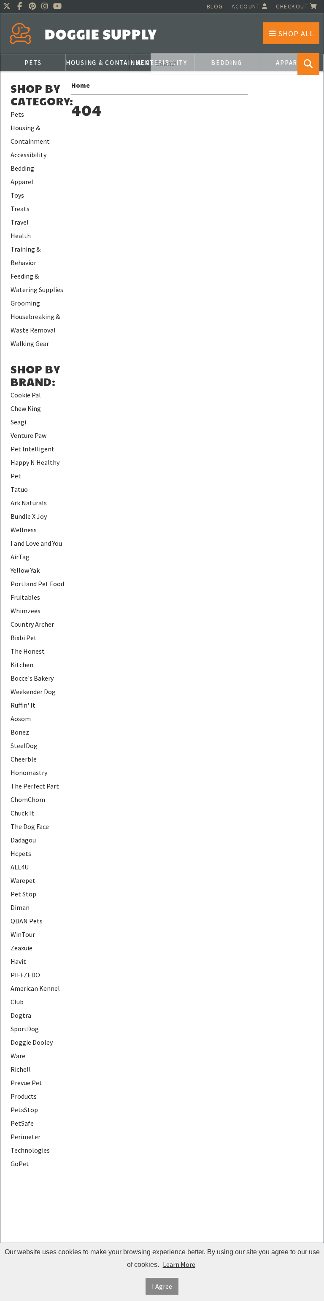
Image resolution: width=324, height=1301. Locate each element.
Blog (215, 6)
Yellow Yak (25, 570)
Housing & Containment (98, 63)
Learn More (179, 1264)
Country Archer (32, 624)
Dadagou (23, 840)
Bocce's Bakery (32, 678)
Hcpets (21, 853)
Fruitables (25, 597)
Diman (20, 907)
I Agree (162, 1286)
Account (247, 6)
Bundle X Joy (29, 516)
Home (80, 85)
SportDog (25, 1029)
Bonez (20, 732)
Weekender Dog (33, 691)
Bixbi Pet (24, 637)
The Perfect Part (35, 786)
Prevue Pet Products (26, 1089)
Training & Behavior (25, 256)
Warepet (23, 880)
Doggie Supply (101, 33)
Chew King (26, 408)
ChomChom (28, 799)
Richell (21, 1069)
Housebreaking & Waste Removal (35, 323)
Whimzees (25, 610)
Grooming (25, 303)
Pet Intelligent (32, 449)
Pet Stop (23, 894)
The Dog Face (30, 826)
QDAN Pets (27, 921)
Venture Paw (28, 435)
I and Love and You (36, 543)
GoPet (20, 1163)
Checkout (293, 6)
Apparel (22, 181)
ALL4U (20, 867)
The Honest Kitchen (28, 658)
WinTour (23, 934)
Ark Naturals (29, 503)
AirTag (20, 557)
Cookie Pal (26, 395)
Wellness (24, 530)
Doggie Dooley (32, 1042)
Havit (18, 961)
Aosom (21, 718)
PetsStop (24, 1109)
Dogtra (21, 1015)
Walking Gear (30, 343)
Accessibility (28, 154)
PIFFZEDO (25, 975)
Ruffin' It (23, 705)
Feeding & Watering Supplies (37, 283)
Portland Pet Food (37, 583)
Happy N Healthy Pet (35, 469)
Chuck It (22, 813)
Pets (32, 63)
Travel (20, 222)
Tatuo (19, 489)
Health (21, 235)
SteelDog (24, 745)
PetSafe (22, 1123)
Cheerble (24, 759)
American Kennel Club (35, 995)
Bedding (22, 168)
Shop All (295, 33)
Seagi (18, 422)
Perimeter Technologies (30, 1143)
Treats (20, 208)
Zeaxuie (21, 948)
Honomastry (29, 772)
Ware (18, 1056)
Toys (17, 195)
